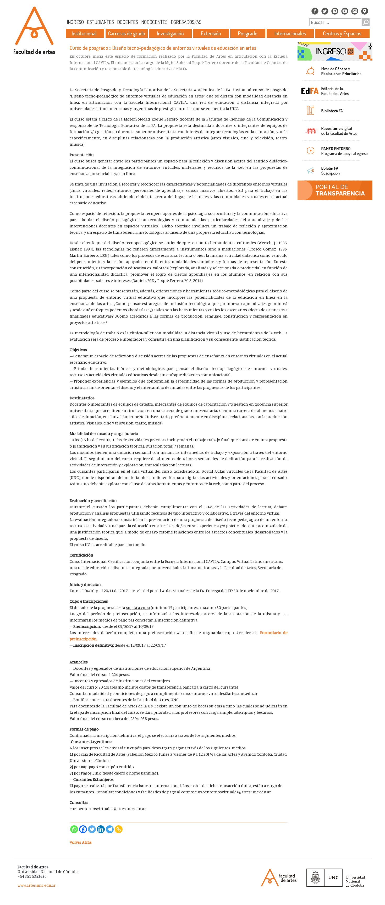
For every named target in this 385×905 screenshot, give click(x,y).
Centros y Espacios (342, 33)
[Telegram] (110, 829)
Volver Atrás (81, 842)
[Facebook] (83, 829)
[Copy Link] (119, 829)
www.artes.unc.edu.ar (37, 885)
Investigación (170, 33)
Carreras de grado (126, 33)
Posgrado (247, 33)
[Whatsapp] (74, 829)
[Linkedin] (101, 829)
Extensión (211, 33)
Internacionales (290, 33)
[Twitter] (92, 829)
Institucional (84, 33)
